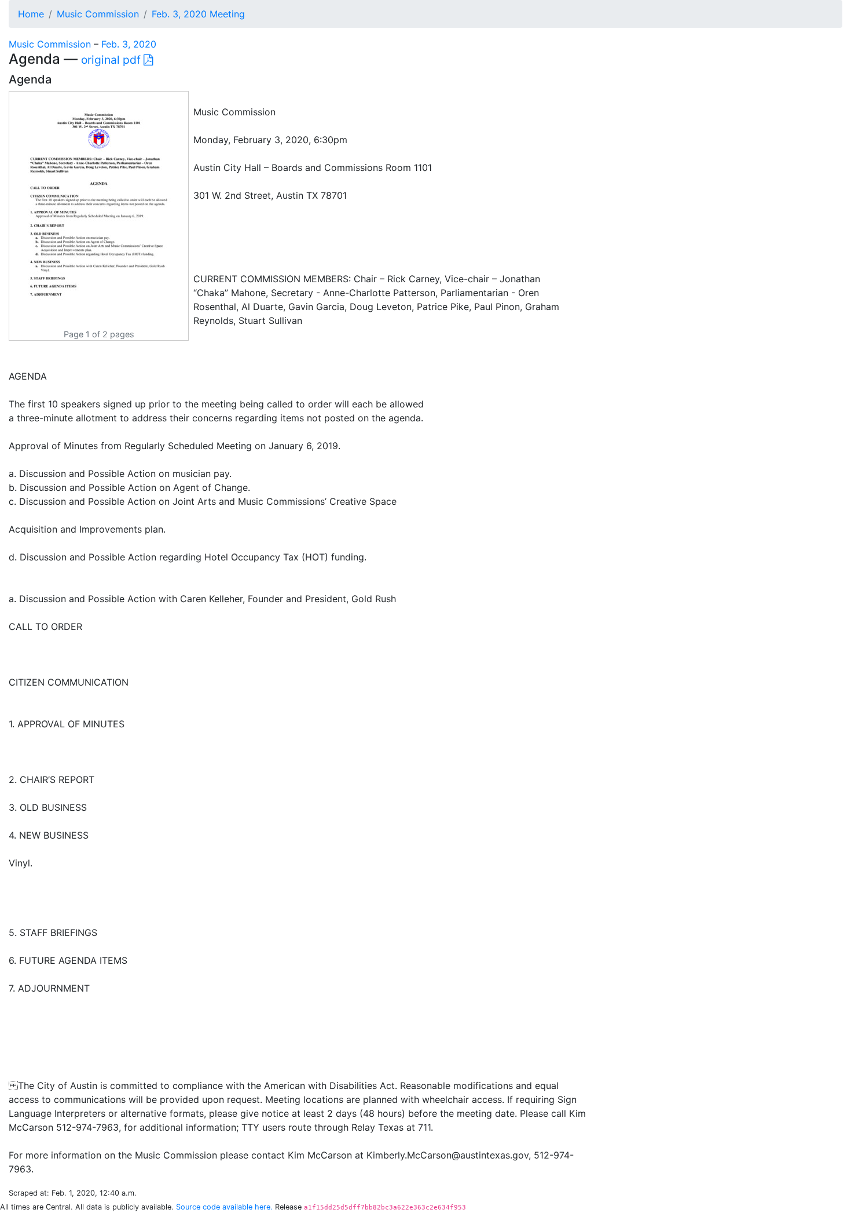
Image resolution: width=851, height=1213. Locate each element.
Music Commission (98, 14)
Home (31, 14)
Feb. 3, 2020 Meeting (198, 14)
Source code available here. (224, 1207)
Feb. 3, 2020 (128, 44)
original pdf (112, 60)
